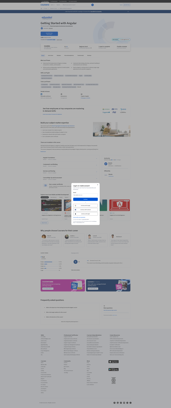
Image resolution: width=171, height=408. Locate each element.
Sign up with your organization (79, 217)
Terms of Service (79, 222)
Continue (85, 199)
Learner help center (85, 219)
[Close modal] (97, 185)
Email (74, 192)
